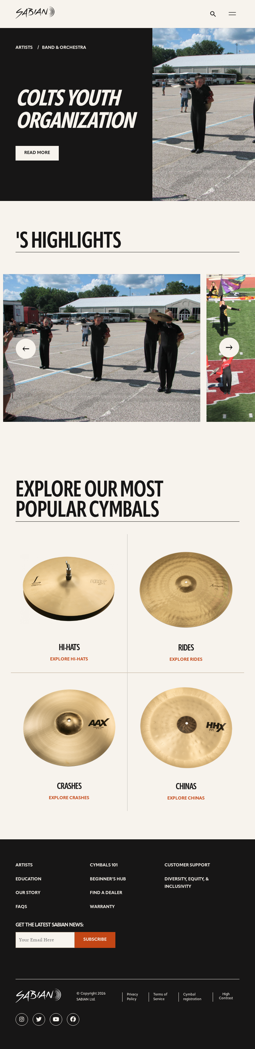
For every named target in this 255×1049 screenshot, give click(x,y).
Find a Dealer (106, 893)
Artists (24, 47)
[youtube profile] (56, 1019)
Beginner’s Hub (108, 879)
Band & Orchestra (64, 47)
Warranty (102, 907)
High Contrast (226, 996)
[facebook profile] (73, 1019)
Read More (37, 153)
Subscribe (95, 939)
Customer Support (187, 865)
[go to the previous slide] (26, 348)
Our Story (28, 893)
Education (28, 879)
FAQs (21, 907)
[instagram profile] (22, 1019)
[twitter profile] (39, 1019)
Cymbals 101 (104, 865)
